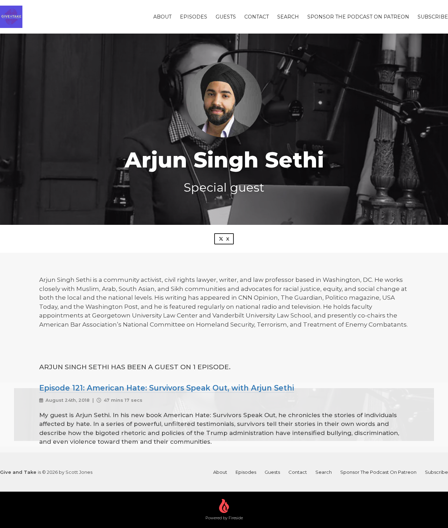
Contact (256, 17)
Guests (226, 17)
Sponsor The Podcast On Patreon (358, 17)
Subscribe (433, 17)
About (162, 17)
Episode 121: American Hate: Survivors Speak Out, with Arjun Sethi (166, 387)
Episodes (193, 17)
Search (288, 17)
